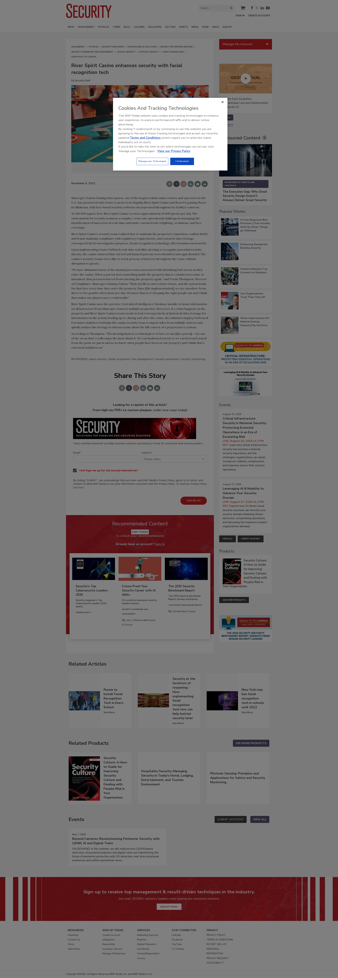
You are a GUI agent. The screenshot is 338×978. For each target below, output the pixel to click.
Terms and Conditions (145, 138)
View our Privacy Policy (173, 151)
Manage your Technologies (152, 161)
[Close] (222, 102)
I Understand (182, 161)
